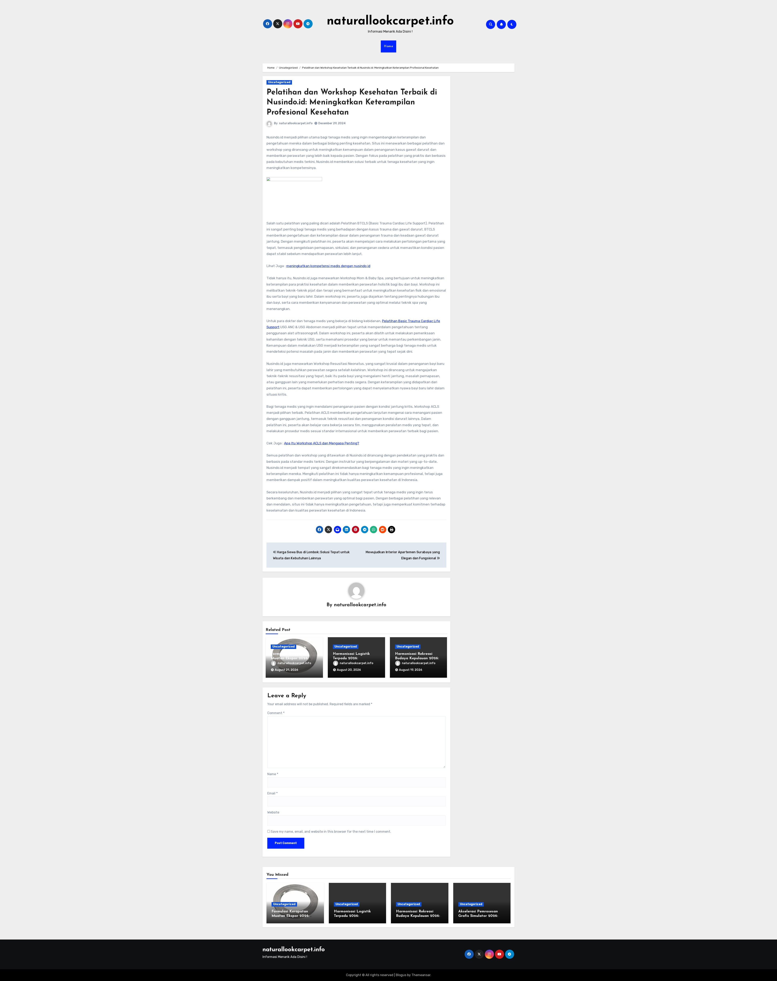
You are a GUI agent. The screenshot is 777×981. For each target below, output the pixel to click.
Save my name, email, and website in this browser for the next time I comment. (331, 831)
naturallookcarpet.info (390, 21)
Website (273, 812)
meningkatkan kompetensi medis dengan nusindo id (328, 266)
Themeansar (421, 975)
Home (388, 46)
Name (272, 774)
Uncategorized (279, 82)
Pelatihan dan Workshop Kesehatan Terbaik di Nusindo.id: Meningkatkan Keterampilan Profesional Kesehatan (351, 103)
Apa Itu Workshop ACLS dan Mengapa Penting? (321, 443)
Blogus (401, 975)
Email (272, 793)
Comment (275, 713)
